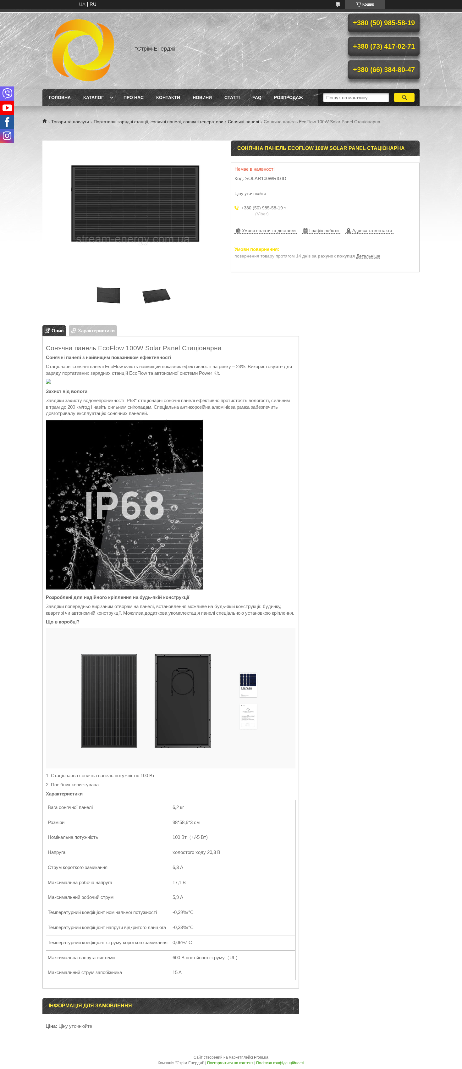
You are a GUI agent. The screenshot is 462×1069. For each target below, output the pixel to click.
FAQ (256, 97)
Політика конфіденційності (280, 1063)
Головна (60, 97)
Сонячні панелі (243, 121)
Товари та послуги (70, 121)
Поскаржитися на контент (230, 1063)
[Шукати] (404, 97)
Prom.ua (261, 1057)
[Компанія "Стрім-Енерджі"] (83, 49)
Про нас (134, 97)
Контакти (168, 97)
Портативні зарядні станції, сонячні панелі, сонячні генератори (158, 121)
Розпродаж (288, 97)
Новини (202, 97)
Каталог (93, 97)
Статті (232, 97)
